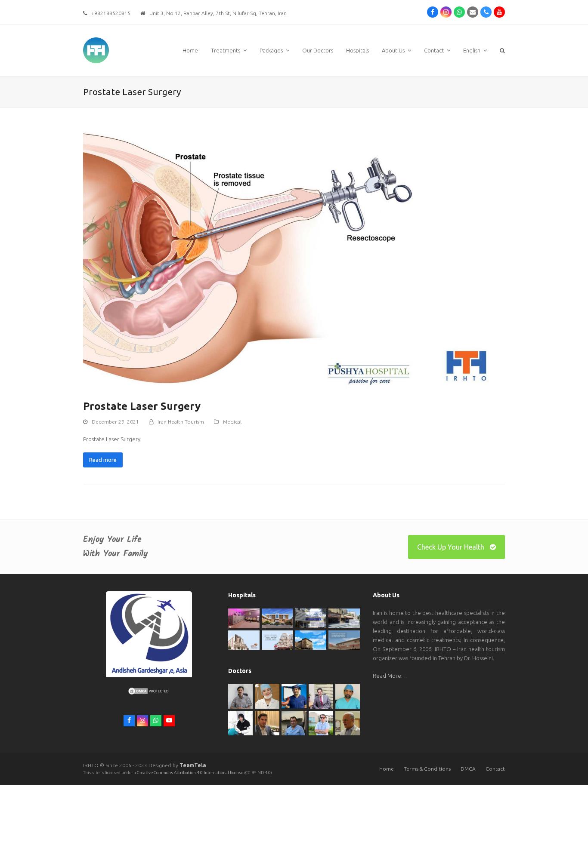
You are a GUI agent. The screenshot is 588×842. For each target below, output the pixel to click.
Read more (103, 460)
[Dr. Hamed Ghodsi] (321, 722)
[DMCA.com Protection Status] (148, 693)
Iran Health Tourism (181, 421)
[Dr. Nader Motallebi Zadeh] (347, 695)
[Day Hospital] (344, 618)
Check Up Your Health (450, 547)
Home (386, 768)
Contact (495, 768)
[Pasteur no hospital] (310, 639)
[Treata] (277, 639)
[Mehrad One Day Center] (244, 618)
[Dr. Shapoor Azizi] (321, 695)
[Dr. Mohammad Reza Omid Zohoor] (294, 722)
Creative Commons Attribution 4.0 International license (190, 772)
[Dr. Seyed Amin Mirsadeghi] (267, 722)
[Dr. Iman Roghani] (240, 695)
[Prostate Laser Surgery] (294, 257)
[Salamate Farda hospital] (344, 639)
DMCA (468, 768)
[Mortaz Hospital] (277, 618)
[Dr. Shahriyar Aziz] (294, 695)
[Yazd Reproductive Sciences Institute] (310, 618)
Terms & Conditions (427, 768)
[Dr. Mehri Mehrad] (267, 695)
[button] (502, 50)
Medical (232, 421)
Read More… (390, 676)
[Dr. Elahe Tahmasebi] (240, 722)
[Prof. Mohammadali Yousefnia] (347, 722)
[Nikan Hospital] (244, 639)
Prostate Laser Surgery (142, 406)
